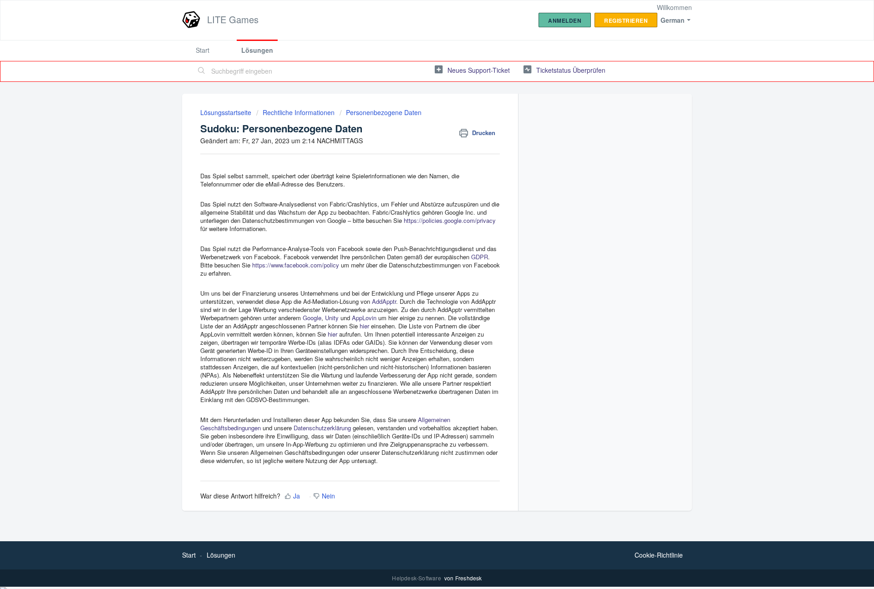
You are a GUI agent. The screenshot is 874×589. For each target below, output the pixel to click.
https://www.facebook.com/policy (295, 265)
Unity (332, 317)
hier (364, 326)
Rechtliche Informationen (299, 112)
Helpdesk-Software (417, 578)
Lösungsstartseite (226, 112)
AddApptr (384, 301)
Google (312, 317)
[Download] (420, 176)
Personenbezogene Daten (384, 112)
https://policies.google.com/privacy (450, 220)
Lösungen (257, 50)
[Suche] (202, 71)
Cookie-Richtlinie (659, 554)
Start (202, 50)
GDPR (479, 256)
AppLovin (364, 317)
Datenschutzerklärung (322, 427)
